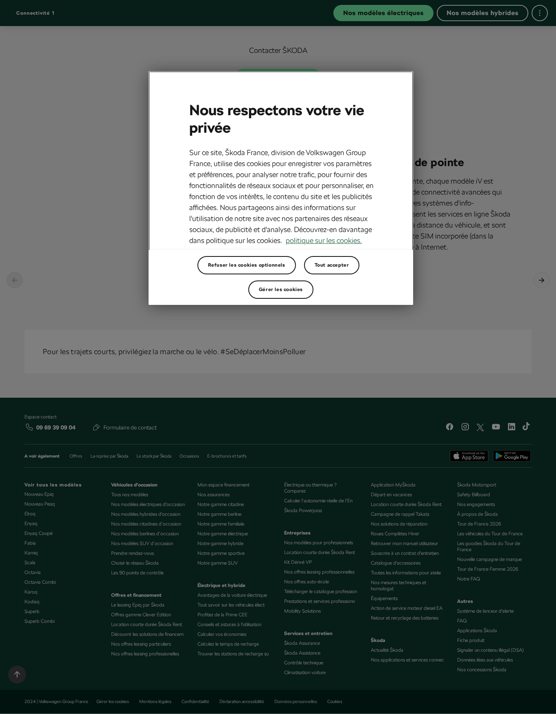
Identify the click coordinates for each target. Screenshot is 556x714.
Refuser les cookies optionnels (246, 265)
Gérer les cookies (281, 289)
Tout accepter (332, 265)
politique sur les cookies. (324, 240)
